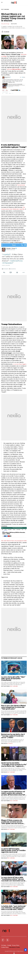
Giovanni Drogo (5, 23)
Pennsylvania (21, 185)
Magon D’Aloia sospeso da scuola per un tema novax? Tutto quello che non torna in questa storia (12, 821)
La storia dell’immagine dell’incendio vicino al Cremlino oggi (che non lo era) (13, 850)
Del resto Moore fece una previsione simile (14, 540)
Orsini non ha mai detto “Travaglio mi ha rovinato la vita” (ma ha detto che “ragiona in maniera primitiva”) (14, 764)
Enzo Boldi (4, 743)
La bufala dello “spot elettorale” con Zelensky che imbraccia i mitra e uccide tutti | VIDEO (13, 907)
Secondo (14, 69)
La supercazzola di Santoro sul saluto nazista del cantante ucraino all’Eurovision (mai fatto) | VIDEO (14, 793)
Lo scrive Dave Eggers (19, 364)
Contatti (9, 945)
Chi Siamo (3, 945)
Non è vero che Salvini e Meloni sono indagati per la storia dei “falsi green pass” (13, 707)
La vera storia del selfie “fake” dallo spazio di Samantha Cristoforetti (13, 678)
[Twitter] (6, 939)
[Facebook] (1, 939)
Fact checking (5, 9)
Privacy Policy (15, 945)
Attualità (9, 743)
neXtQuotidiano (5, 686)
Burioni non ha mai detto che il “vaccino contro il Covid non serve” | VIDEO (13, 735)
